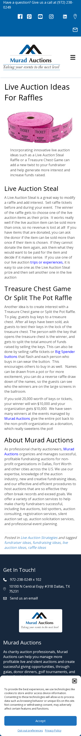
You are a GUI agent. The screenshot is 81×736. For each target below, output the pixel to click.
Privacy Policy (53, 730)
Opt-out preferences (30, 730)
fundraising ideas (47, 542)
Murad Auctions (17, 418)
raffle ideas (37, 547)
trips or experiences (46, 262)
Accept (40, 721)
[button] (74, 681)
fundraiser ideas (17, 542)
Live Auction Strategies (39, 537)
